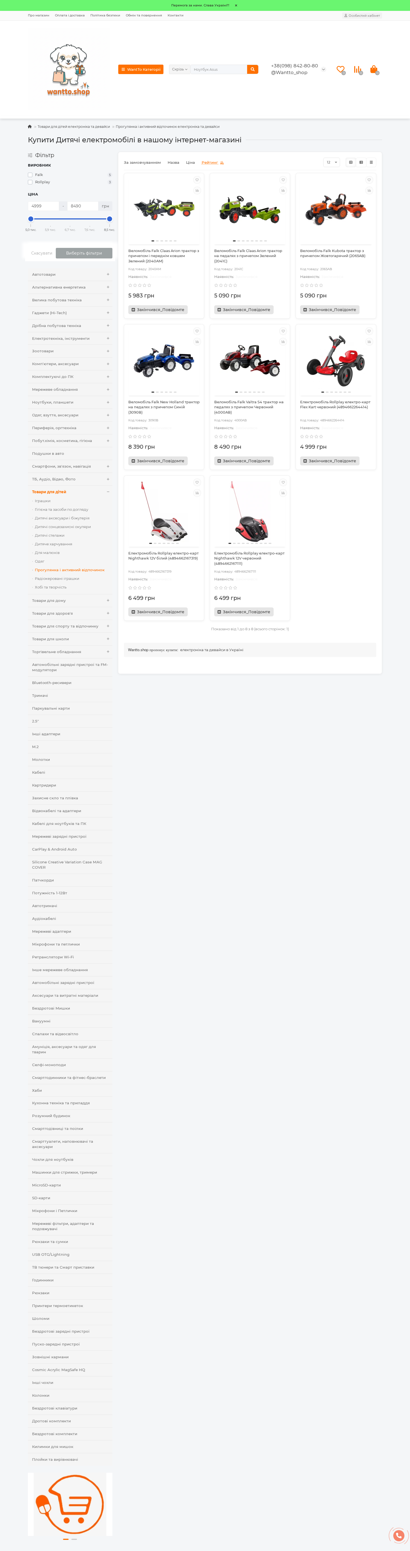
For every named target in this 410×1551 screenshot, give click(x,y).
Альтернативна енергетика (59, 287)
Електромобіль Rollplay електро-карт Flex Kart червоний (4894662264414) (335, 404)
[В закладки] (197, 180)
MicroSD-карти (46, 1185)
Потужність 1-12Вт (49, 893)
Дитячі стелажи (49, 535)
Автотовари (44, 274)
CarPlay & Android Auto (54, 849)
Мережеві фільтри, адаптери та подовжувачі (63, 1226)
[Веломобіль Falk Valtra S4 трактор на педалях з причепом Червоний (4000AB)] (250, 361)
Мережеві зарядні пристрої (59, 836)
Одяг (39, 561)
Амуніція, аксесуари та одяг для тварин (64, 1049)
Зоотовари (43, 351)
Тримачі (40, 695)
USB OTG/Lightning (50, 1254)
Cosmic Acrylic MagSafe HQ (58, 1369)
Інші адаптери (46, 734)
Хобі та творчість (50, 587)
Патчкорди (43, 880)
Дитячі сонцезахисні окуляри (63, 526)
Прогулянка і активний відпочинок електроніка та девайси (168, 126)
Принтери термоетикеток (57, 1305)
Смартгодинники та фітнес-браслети (69, 1077)
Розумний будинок (51, 1115)
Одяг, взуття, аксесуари (55, 415)
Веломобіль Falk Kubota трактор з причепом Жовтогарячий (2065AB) (332, 253)
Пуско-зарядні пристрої (56, 1344)
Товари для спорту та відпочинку (65, 626)
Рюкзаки (40, 1293)
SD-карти (41, 1198)
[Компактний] (371, 162)
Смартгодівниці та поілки (57, 1128)
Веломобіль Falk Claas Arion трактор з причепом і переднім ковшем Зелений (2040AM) (163, 256)
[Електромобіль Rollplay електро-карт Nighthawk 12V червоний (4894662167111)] (250, 512)
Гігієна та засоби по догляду (61, 509)
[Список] (361, 162)
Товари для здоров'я (52, 613)
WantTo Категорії (144, 69)
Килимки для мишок (52, 1446)
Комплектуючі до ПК (52, 376)
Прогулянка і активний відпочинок (70, 570)
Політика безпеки (105, 15)
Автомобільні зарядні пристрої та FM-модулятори (70, 667)
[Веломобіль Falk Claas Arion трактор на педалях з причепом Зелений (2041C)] (250, 209)
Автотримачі (44, 905)
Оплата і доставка (70, 15)
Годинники (43, 1280)
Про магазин (38, 15)
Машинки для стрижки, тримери (64, 1172)
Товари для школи (50, 639)
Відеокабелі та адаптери (56, 811)
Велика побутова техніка (57, 300)
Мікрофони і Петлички (54, 1210)
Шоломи (40, 1318)
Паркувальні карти (51, 708)
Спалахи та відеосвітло (55, 1034)
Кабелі (38, 772)
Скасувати (41, 253)
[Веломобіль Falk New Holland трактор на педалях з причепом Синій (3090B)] (164, 361)
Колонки (40, 1395)
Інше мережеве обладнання (60, 970)
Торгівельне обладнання (56, 651)
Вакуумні (41, 1021)
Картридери (44, 785)
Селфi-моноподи (49, 1065)
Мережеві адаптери (51, 931)
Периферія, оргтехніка (54, 428)
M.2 (35, 746)
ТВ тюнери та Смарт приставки (63, 1267)
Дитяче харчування (53, 544)
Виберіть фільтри (84, 253)
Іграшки (42, 501)
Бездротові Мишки (51, 1008)
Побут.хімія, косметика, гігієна (62, 440)
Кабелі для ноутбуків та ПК (59, 823)
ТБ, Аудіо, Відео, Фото (54, 479)
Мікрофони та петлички (56, 944)
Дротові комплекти (51, 1421)
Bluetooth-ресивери (51, 682)
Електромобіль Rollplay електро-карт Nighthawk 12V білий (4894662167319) (163, 556)
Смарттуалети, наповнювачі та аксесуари (62, 1144)
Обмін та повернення (144, 15)
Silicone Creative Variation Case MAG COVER (67, 864)
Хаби (37, 1090)
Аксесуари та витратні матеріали (65, 995)
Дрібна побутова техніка (56, 325)
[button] (66, 1539)
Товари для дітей (49, 492)
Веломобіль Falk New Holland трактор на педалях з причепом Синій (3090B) (164, 407)
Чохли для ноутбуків (52, 1159)
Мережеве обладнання (55, 389)
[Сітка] (351, 162)
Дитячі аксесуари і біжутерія (62, 518)
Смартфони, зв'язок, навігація (61, 466)
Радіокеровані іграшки (57, 578)
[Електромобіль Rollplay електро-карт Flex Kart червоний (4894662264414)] (336, 361)
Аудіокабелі (44, 918)
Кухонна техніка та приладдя (61, 1103)
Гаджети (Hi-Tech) (49, 313)
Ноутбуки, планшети (52, 402)
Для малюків (47, 552)
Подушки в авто (48, 453)
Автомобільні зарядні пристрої (63, 982)
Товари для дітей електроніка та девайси (74, 126)
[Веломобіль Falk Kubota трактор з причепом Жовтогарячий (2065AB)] (336, 209)
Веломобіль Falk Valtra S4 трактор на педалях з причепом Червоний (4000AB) (249, 407)
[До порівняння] (197, 190)
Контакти (176, 15)
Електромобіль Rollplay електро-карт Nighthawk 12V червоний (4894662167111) (249, 558)
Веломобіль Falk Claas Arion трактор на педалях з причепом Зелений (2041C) (248, 256)
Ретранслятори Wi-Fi (53, 957)
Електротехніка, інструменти (61, 338)
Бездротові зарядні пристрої (61, 1331)
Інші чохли (42, 1382)
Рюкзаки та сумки (50, 1241)
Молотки (41, 759)
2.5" (35, 721)
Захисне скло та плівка (55, 798)
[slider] (31, 219)
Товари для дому (49, 600)
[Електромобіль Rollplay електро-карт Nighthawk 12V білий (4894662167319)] (164, 512)
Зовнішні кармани (50, 1357)
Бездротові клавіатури (54, 1408)
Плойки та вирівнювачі (55, 1459)
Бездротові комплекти (54, 1434)
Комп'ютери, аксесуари (55, 364)
